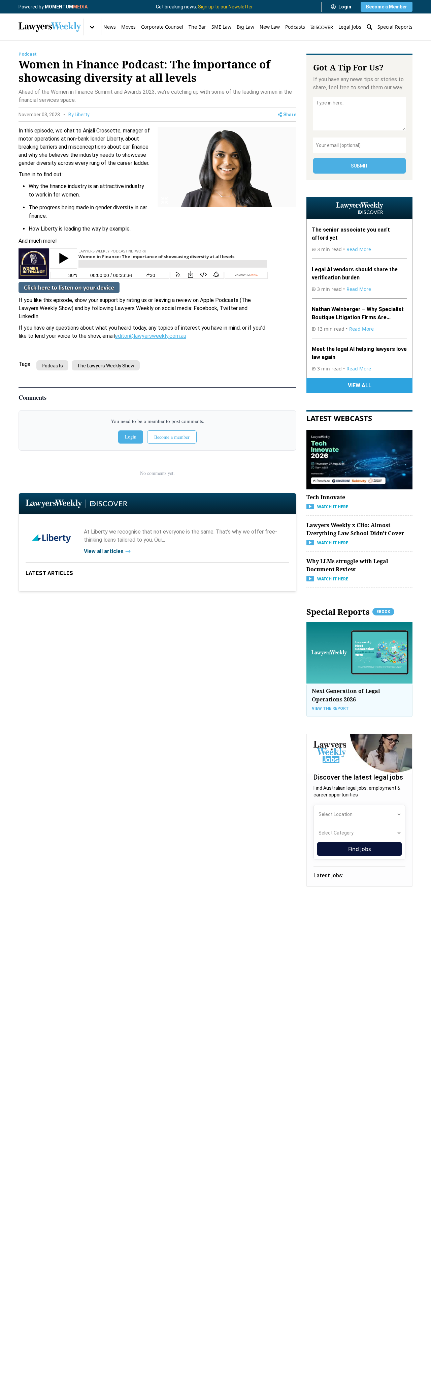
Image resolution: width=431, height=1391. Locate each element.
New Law (270, 27)
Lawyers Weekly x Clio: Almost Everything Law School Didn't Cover (355, 529)
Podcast (28, 54)
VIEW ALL (359, 385)
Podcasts (295, 27)
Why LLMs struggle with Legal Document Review (347, 565)
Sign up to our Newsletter (225, 6)
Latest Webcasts (339, 418)
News (109, 27)
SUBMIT (359, 166)
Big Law (245, 27)
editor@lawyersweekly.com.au (150, 336)
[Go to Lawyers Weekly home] (50, 27)
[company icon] (51, 538)
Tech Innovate (325, 497)
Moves (128, 27)
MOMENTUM (66, 6)
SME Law (221, 27)
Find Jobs (359, 849)
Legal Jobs (349, 27)
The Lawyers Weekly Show (105, 365)
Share (289, 114)
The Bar (197, 27)
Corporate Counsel (162, 27)
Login (344, 6)
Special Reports (394, 27)
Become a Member (386, 6)
